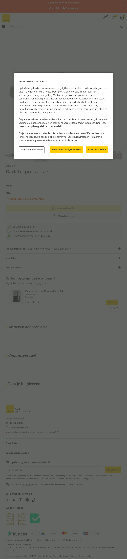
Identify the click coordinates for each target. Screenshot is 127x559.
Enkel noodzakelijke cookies (66, 149)
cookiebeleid (55, 126)
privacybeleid (38, 126)
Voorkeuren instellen (32, 149)
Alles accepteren (97, 149)
